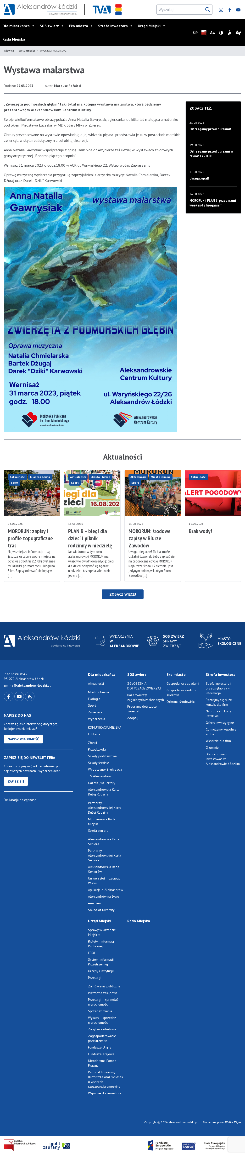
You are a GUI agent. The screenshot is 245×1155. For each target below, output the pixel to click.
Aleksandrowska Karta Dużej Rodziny (103, 791)
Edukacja (94, 734)
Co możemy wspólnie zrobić (221, 731)
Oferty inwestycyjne (220, 723)
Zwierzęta (95, 712)
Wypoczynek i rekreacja (105, 769)
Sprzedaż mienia (100, 1011)
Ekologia (94, 699)
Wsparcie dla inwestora (104, 1093)
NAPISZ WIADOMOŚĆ (23, 739)
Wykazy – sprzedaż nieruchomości (102, 1020)
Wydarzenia (96, 719)
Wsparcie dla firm (218, 741)
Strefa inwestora (113, 25)
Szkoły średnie (98, 763)
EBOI (91, 953)
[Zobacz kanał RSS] (29, 696)
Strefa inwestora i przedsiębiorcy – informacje (218, 688)
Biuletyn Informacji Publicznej (101, 943)
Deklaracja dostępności (20, 800)
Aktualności (27, 50)
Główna (9, 50)
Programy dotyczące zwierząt (142, 708)
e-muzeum (95, 903)
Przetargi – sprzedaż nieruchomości (103, 1002)
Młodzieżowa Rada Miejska (101, 821)
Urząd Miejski (149, 25)
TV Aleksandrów (99, 776)
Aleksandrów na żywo (103, 896)
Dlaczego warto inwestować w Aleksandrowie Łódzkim (223, 759)
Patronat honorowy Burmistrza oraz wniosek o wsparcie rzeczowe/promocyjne (105, 1079)
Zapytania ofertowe (102, 1029)
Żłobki (92, 743)
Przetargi (94, 977)
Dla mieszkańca (16, 25)
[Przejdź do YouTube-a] (19, 696)
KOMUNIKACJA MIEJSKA (104, 727)
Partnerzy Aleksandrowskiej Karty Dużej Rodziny (104, 808)
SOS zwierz (49, 25)
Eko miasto (78, 25)
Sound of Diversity (101, 910)
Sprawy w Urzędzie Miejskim (102, 932)
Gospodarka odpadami (183, 683)
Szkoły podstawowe (102, 756)
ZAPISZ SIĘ (16, 781)
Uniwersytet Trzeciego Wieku (104, 880)
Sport (14, 482)
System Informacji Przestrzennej (101, 961)
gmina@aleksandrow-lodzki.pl (27, 685)
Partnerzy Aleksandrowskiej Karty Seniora (104, 855)
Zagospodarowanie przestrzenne (102, 1038)
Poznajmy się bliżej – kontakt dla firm (220, 702)
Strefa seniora (98, 830)
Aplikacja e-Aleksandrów (105, 890)
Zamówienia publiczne (104, 986)
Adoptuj (132, 718)
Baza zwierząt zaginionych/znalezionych (145, 697)
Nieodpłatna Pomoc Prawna (102, 1063)
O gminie (212, 747)
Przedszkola (97, 749)
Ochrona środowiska (181, 701)
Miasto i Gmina (40, 477)
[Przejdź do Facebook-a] (9, 696)
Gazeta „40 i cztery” (102, 783)
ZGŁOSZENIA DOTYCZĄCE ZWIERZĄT (144, 685)
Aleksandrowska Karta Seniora (103, 841)
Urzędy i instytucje (101, 971)
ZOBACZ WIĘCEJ (122, 594)
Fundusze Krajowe (101, 1054)
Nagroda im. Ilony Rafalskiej (218, 713)
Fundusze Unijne (99, 1047)
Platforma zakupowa (102, 993)
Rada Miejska (13, 39)
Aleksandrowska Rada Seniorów (103, 869)
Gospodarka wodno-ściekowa (181, 692)
